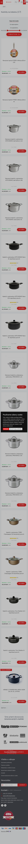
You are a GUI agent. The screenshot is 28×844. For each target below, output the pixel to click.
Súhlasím (6, 429)
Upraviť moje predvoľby (16, 429)
